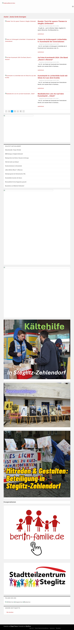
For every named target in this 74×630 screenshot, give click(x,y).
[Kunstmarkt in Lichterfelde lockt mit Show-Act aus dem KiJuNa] (20, 77)
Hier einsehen (10, 612)
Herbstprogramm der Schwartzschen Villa (15, 173)
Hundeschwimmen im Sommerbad (13, 165)
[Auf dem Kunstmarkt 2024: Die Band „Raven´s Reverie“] (20, 58)
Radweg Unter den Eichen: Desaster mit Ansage (17, 158)
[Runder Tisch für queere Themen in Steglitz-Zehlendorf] (20, 21)
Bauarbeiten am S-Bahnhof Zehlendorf (14, 185)
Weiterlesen (41, 34)
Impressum (52, 628)
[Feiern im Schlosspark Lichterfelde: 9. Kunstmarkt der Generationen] (20, 40)
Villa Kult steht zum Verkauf (12, 161)
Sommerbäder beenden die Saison (13, 177)
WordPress (28, 626)
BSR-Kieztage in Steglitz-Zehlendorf (14, 153)
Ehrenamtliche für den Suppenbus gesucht (15, 181)
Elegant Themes (14, 626)
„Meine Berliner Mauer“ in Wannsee (14, 169)
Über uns (31, 628)
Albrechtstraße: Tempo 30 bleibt (13, 149)
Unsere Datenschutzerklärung (41, 628)
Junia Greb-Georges (49, 25)
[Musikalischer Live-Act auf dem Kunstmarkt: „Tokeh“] (20, 94)
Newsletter (58, 628)
